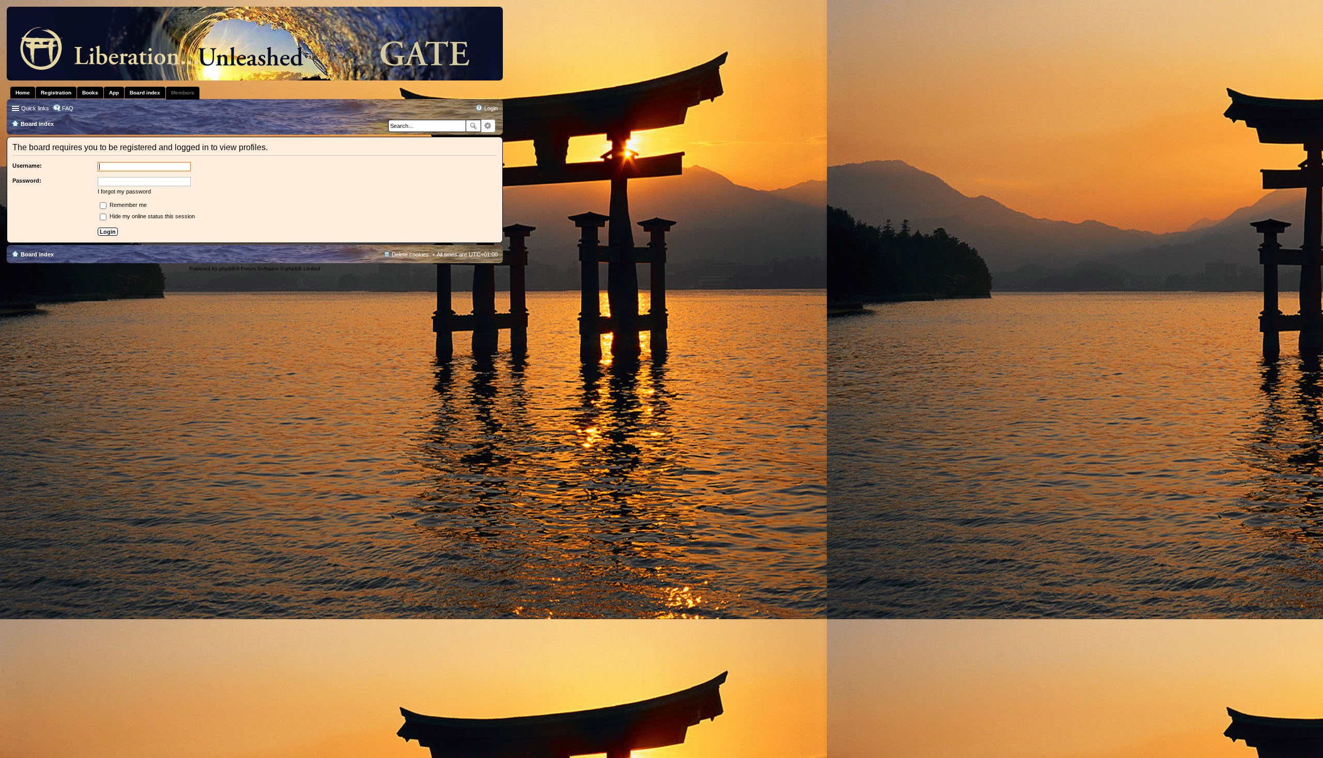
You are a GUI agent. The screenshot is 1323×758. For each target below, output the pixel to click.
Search (473, 126)
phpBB (227, 268)
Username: (27, 166)
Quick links (35, 108)
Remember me (127, 205)
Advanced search (488, 126)
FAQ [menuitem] (67, 108)
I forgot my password (124, 191)
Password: (26, 181)
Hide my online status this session (151, 216)
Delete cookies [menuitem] (410, 254)
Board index (37, 254)
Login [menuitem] (491, 108)
